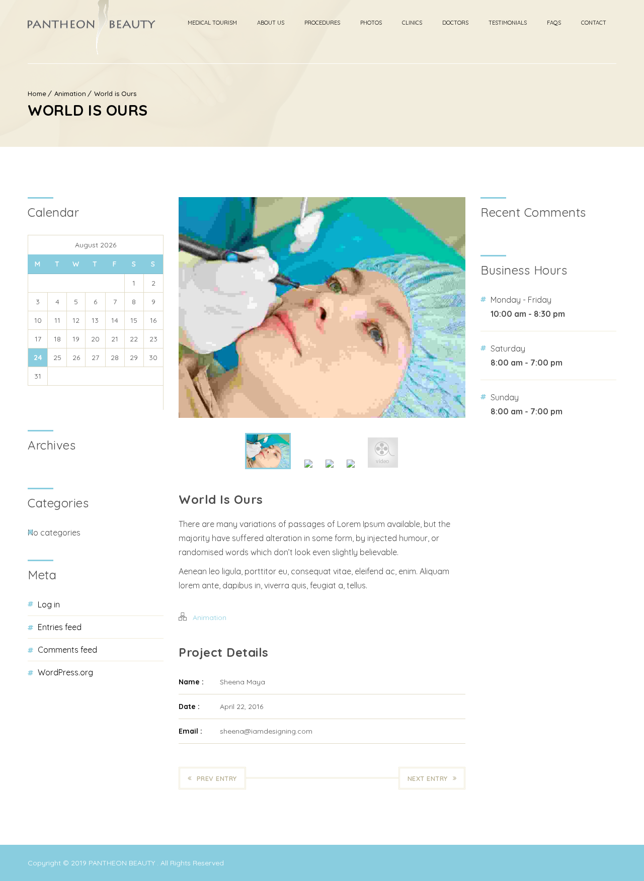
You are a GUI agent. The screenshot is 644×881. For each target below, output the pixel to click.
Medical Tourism (212, 22)
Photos (371, 22)
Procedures (322, 22)
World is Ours (115, 94)
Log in (49, 604)
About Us (270, 22)
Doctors (455, 22)
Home (37, 94)
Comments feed (67, 650)
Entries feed (60, 627)
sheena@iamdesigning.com (266, 731)
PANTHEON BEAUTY (123, 862)
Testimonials (508, 22)
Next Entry (428, 778)
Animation (70, 94)
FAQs (554, 22)
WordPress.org (65, 672)
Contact (593, 22)
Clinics (412, 22)
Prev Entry (217, 778)
